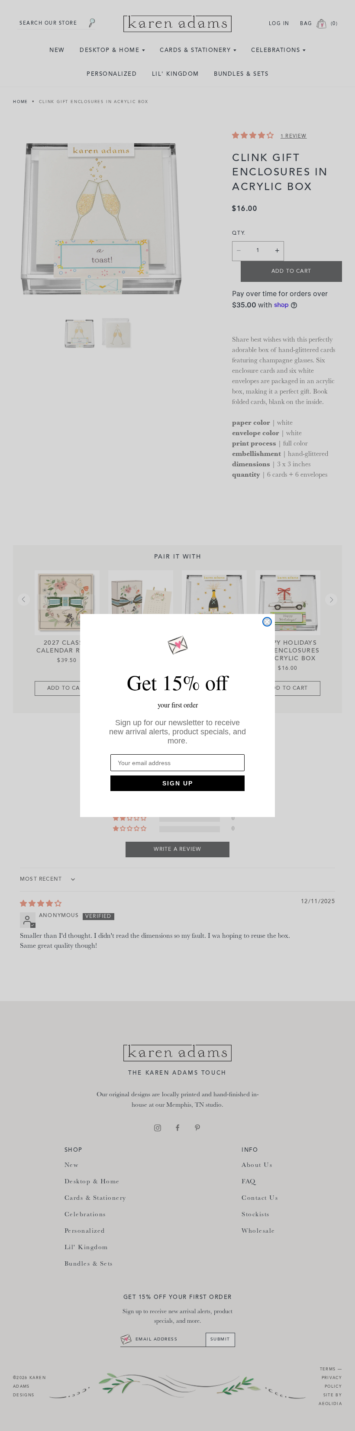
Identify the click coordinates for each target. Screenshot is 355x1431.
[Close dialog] (267, 621)
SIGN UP (177, 783)
